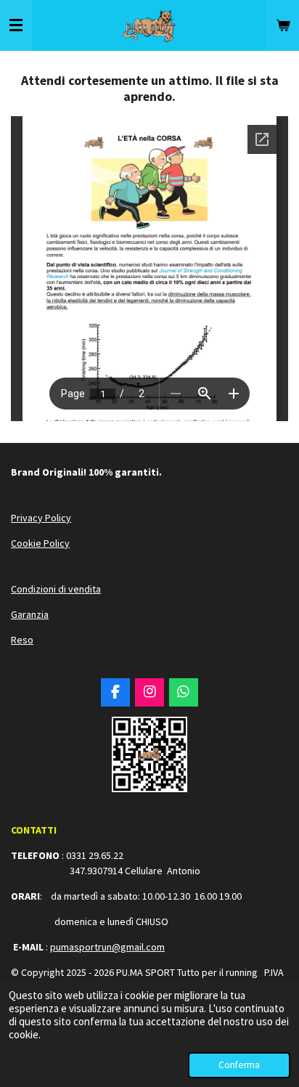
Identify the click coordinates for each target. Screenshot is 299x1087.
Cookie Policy (40, 543)
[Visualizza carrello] (283, 25)
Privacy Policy (41, 517)
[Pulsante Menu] (16, 25)
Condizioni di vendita (56, 588)
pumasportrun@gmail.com (107, 946)
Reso (22, 639)
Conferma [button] (239, 1065)
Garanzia (30, 614)
